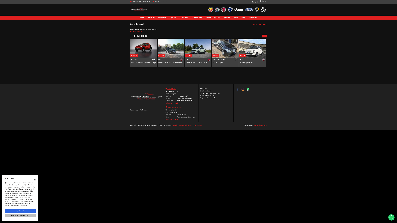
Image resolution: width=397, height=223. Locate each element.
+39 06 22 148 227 (161, 1)
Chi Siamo (151, 18)
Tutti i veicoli (262, 24)
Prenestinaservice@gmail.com (186, 117)
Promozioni (253, 18)
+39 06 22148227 (182, 114)
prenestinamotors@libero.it (141, 1)
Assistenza (184, 18)
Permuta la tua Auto (213, 18)
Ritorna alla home (136, 31)
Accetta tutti (20, 211)
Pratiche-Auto (197, 18)
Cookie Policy (198, 125)
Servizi (173, 18)
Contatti (227, 18)
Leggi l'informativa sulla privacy (182, 125)
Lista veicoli (162, 18)
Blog (243, 18)
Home (142, 18)
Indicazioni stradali (172, 103)
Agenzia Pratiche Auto (174, 107)
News (254, 2)
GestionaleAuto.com (260, 125)
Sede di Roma (171, 89)
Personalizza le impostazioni (20, 215)
